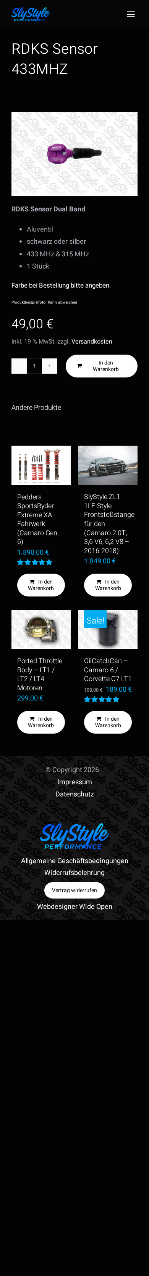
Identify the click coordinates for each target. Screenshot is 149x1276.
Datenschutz (74, 794)
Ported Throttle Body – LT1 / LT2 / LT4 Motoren (39, 674)
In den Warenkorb (106, 366)
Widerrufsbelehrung (74, 872)
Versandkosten (91, 341)
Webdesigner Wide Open (74, 906)
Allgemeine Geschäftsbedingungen (74, 861)
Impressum (74, 782)
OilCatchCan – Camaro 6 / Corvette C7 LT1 (108, 670)
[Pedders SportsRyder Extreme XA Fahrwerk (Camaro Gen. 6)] (41, 465)
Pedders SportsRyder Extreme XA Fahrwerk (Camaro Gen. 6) (38, 519)
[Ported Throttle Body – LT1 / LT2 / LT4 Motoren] (41, 629)
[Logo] (30, 10)
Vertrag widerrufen (74, 890)
